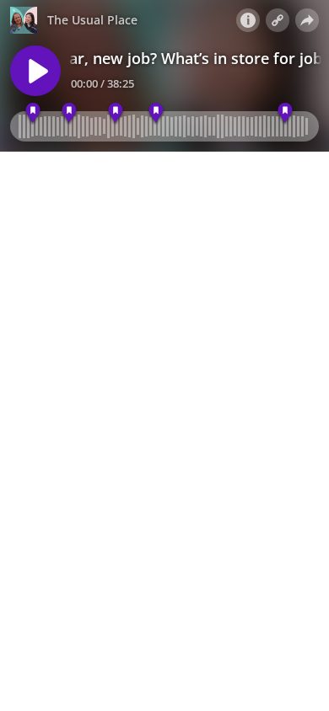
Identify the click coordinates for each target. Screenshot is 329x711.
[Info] (248, 20)
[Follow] (277, 20)
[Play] (35, 70)
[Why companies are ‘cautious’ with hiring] (32, 113)
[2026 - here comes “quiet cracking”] (284, 113)
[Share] (307, 20)
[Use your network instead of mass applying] (68, 113)
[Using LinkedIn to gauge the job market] (115, 113)
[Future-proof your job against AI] (155, 113)
